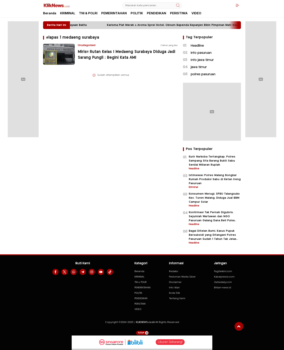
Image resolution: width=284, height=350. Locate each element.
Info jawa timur (202, 60)
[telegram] (83, 272)
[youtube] (101, 272)
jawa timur (199, 67)
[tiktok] (110, 272)
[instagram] (92, 272)
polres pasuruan (203, 74)
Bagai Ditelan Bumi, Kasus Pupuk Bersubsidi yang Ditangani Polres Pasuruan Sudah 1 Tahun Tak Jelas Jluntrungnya (212, 237)
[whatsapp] (74, 272)
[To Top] (239, 326)
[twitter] (64, 272)
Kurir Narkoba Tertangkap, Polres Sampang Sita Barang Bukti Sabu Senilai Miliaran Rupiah (212, 160)
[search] (177, 5)
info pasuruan (201, 52)
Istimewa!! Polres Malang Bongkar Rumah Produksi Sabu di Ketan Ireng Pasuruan (215, 179)
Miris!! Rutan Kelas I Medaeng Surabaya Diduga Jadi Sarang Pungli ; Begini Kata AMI (126, 55)
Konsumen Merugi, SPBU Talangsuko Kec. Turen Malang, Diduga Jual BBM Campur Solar (214, 197)
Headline (197, 45)
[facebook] (55, 272)
